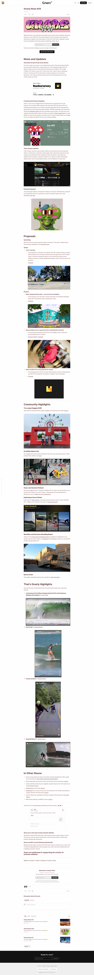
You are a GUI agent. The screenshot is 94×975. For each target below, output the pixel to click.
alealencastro (41, 739)
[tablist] (29, 900)
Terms (48, 966)
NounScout (29, 790)
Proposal (30, 262)
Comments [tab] (26, 900)
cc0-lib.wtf (30, 786)
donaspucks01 (42, 678)
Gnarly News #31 (29, 919)
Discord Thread (32, 337)
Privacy (44, 966)
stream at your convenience (43, 494)
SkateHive (46, 539)
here (34, 195)
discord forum (45, 244)
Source (66, 410)
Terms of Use (53, 880)
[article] (47, 922)
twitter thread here (59, 113)
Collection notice (53, 966)
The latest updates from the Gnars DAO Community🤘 (36, 921)
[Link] (22, 59)
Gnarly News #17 (29, 937)
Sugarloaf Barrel (31, 739)
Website (26, 860)
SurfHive (54, 539)
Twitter (37, 860)
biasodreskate (38, 627)
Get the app (53, 969)
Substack (41, 972)
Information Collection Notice (46, 881)
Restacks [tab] (32, 900)
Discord (49, 860)
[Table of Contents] (1, 487)
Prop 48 (66, 795)
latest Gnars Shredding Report (40, 537)
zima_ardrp (45, 595)
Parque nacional (31, 678)
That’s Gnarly (35, 500)
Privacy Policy (56, 881)
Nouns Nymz (29, 788)
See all (26, 946)
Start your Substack (43, 969)
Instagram (43, 860)
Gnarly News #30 (29, 928)
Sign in (90, 2)
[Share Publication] (78, 3)
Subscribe (83, 2)
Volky (68, 115)
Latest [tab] (28, 916)
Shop (54, 860)
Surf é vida (29, 627)
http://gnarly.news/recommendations (47, 779)
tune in (32, 490)
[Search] (75, 3)
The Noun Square (52, 502)
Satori (30, 940)
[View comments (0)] (29, 14)
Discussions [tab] (33, 916)
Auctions (31, 860)
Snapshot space (34, 111)
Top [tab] (25, 916)
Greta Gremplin (55, 577)
